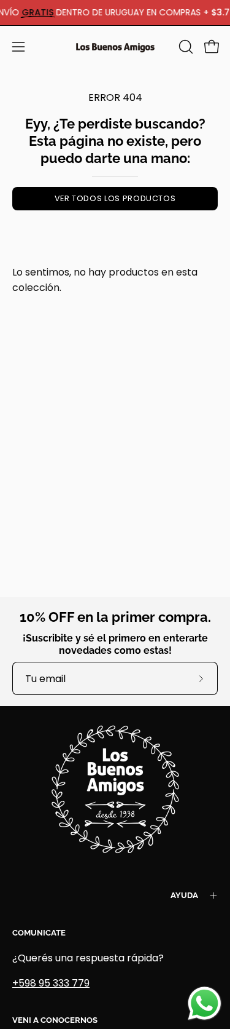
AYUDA (184, 895)
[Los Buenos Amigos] (115, 46)
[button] (184, 46)
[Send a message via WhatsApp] (204, 1003)
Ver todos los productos (115, 198)
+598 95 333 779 (51, 983)
